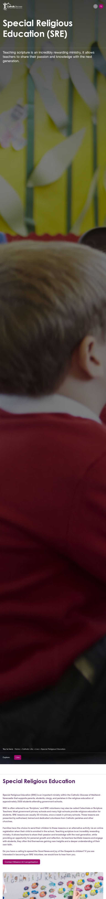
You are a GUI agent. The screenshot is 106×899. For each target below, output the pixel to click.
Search (95, 6)
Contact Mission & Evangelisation (21, 862)
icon (101, 6)
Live (17, 757)
